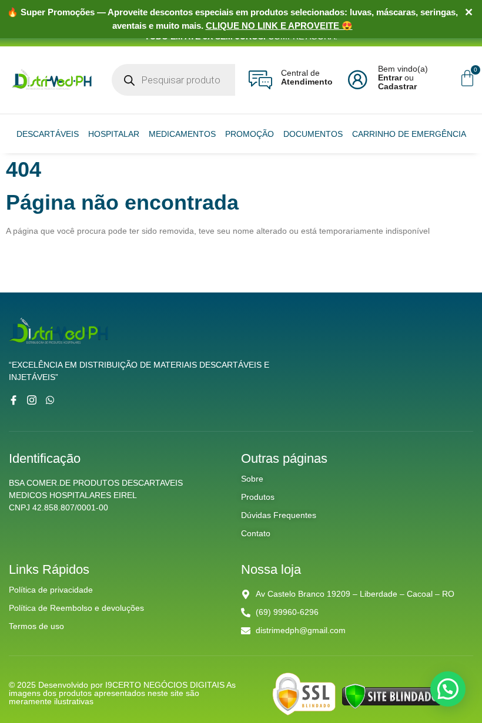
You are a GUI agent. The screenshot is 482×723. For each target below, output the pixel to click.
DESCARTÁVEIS (47, 134)
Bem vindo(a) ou (403, 77)
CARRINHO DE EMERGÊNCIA (409, 134)
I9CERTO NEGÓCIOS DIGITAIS (165, 685)
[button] (448, 689)
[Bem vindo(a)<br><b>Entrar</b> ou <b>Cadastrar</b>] (357, 80)
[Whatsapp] (50, 400)
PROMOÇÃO (249, 134)
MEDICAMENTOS (182, 134)
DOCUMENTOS (313, 134)
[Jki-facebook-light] (13, 400)
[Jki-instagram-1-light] (31, 400)
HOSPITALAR (113, 134)
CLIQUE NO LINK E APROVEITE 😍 (279, 26)
